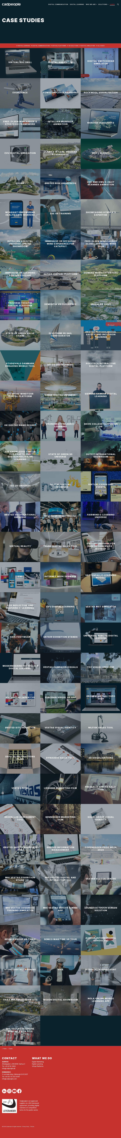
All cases (101, 45)
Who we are (91, 4)
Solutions (102, 4)
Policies (32, 1126)
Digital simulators (88, 45)
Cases (112, 4)
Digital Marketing (38, 1062)
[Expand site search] (118, 4)
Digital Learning (77, 4)
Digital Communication (58, 4)
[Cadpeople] (11, 4)
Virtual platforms (59, 45)
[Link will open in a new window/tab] (4, 1091)
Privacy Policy (25, 1126)
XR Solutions (74, 45)
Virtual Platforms (37, 1066)
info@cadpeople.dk (8, 1068)
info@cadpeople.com (9, 1079)
